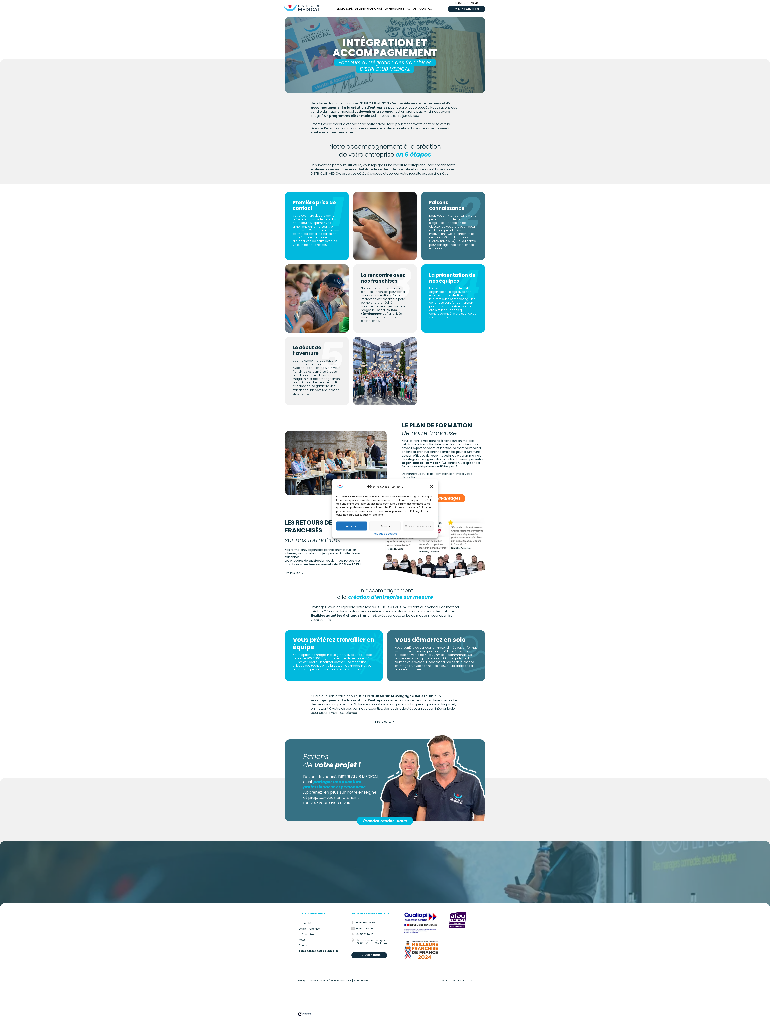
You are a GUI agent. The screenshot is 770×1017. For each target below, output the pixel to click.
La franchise (394, 8)
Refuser (385, 526)
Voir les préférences (418, 526)
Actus (412, 8)
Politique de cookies (385, 534)
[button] (432, 486)
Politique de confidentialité (314, 980)
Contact (426, 8)
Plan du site (361, 980)
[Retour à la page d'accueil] (301, 11)
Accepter (352, 526)
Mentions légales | (342, 980)
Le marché (345, 8)
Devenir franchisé (368, 8)
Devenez (467, 9)
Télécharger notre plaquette (319, 951)
